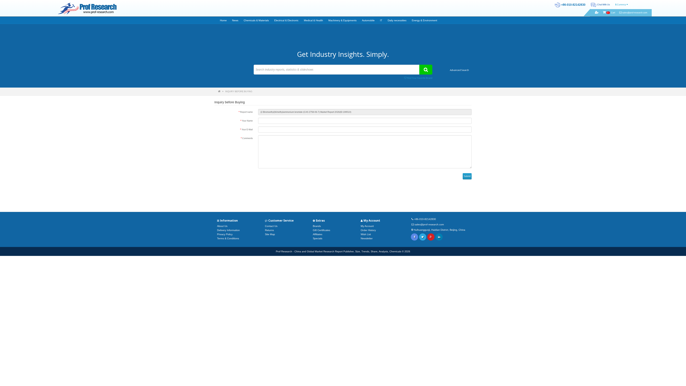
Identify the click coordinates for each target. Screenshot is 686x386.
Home (223, 20)
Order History (368, 230)
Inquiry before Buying (238, 91)
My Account (367, 226)
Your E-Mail (247, 129)
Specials (317, 238)
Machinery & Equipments (342, 20)
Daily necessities (397, 20)
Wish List (366, 234)
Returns (269, 230)
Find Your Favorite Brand (419, 78)
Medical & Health (313, 20)
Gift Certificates (321, 230)
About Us (222, 226)
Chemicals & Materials (256, 20)
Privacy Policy (225, 234)
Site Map (270, 234)
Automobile (368, 20)
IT (381, 20)
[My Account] (597, 12)
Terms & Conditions (228, 238)
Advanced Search (459, 70)
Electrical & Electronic (286, 20)
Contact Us (271, 226)
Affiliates (317, 234)
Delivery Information (228, 230)
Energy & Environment (424, 20)
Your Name (247, 121)
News (235, 20)
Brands (317, 226)
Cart (611, 12)
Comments (247, 138)
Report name (246, 112)
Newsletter (367, 238)
